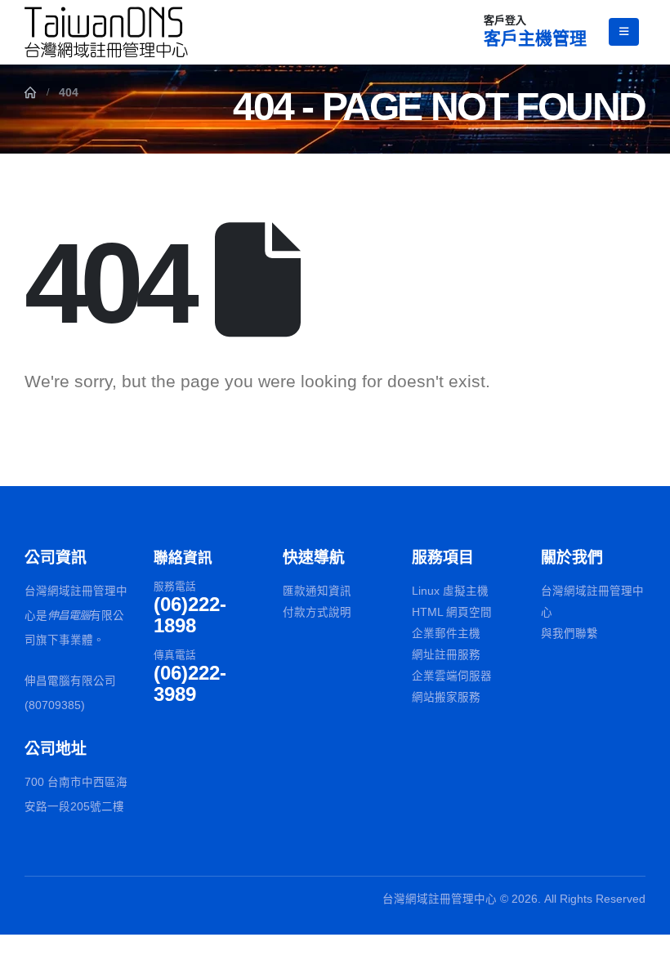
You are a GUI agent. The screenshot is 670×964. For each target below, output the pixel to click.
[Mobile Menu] (624, 32)
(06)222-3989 (190, 683)
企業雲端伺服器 (452, 676)
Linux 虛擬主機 (450, 591)
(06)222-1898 (190, 614)
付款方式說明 (317, 612)
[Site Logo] (106, 32)
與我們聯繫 (569, 633)
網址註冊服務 (446, 655)
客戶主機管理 (535, 38)
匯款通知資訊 (317, 591)
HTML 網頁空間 (452, 612)
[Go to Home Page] (30, 92)
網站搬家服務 (446, 697)
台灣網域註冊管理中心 (592, 601)
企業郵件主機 (446, 633)
